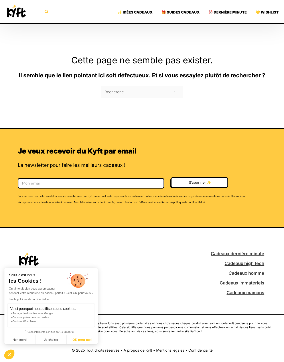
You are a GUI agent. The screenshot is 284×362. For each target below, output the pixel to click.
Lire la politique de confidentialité (29, 299)
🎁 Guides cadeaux (181, 12)
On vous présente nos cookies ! (31, 317)
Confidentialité (200, 350)
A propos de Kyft (138, 350)
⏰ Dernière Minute (228, 12)
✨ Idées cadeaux (135, 12)
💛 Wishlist (267, 12)
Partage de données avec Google (32, 313)
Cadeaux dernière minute (237, 253)
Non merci (20, 339)
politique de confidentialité (189, 202)
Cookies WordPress (24, 321)
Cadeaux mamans (245, 292)
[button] (9, 354)
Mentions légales (170, 350)
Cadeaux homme (246, 273)
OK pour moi (82, 339)
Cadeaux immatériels (242, 283)
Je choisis (51, 339)
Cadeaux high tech (244, 263)
